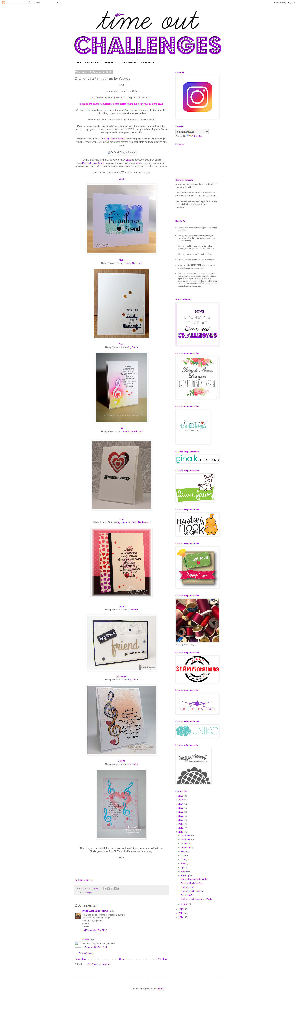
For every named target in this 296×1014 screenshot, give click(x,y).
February (185, 875)
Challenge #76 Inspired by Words (196, 899)
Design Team (110, 62)
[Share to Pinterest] (118, 888)
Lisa (121, 519)
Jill (121, 428)
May (183, 863)
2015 (181, 913)
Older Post (162, 959)
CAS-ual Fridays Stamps (113, 138)
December (186, 835)
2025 (181, 800)
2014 (181, 917)
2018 (181, 828)
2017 (181, 832)
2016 (181, 909)
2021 (181, 816)
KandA (85, 939)
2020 (181, 820)
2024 (181, 804)
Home (78, 62)
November (186, 839)
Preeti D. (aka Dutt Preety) (95, 911)
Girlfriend (133, 609)
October (185, 843)
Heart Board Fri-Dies (132, 431)
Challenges (87, 893)
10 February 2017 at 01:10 (94, 930)
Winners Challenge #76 (192, 883)
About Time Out (92, 62)
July (183, 855)
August (184, 851)
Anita (121, 344)
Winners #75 (186, 895)
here (137, 163)
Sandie (121, 606)
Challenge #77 (187, 887)
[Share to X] (111, 888)
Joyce (122, 260)
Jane (128, 159)
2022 (181, 812)
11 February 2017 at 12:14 (94, 947)
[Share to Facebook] (115, 888)
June (183, 859)
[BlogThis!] (108, 888)
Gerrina (121, 761)
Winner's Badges (128, 62)
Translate (198, 136)
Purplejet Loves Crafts (93, 163)
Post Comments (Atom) (98, 964)
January (185, 904)
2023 (181, 808)
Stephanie (121, 676)
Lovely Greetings (133, 263)
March (184, 871)
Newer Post (81, 959)
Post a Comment (86, 953)
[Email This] (105, 888)
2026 (181, 796)
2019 (181, 824)
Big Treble (133, 347)
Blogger (160, 989)
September (186, 847)
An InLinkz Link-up (84, 880)
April (183, 867)
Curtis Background (141, 522)
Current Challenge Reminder (194, 879)
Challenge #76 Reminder (192, 891)
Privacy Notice (147, 62)
